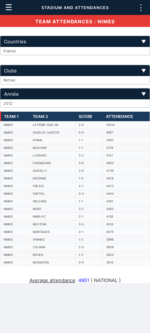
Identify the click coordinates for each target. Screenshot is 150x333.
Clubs (75, 71)
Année (75, 94)
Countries (75, 41)
